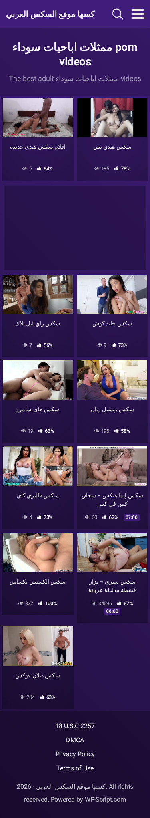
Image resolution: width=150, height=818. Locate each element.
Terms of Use (74, 768)
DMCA (75, 740)
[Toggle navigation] (137, 14)
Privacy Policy (75, 754)
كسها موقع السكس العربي (47, 14)
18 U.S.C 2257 (75, 726)
